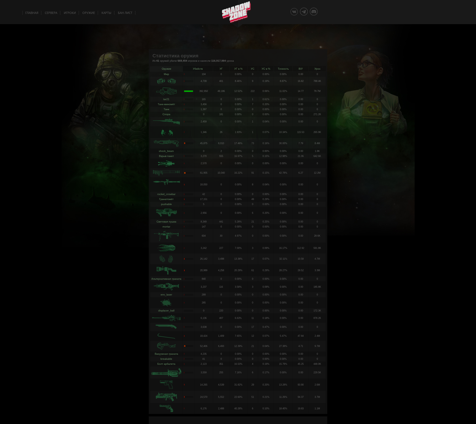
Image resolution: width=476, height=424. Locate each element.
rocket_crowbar (166, 194)
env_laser (166, 294)
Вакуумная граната (166, 353)
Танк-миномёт (166, 104)
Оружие (88, 13)
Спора (166, 114)
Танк (166, 109)
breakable (166, 358)
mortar (166, 226)
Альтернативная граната (166, 278)
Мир (166, 74)
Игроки (70, 13)
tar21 (166, 99)
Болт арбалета (166, 363)
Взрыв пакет (166, 156)
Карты (106, 13)
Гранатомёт (166, 199)
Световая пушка (166, 221)
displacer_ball (166, 310)
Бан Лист (125, 13)
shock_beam (166, 151)
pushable (166, 204)
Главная (31, 13)
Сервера (51, 13)
